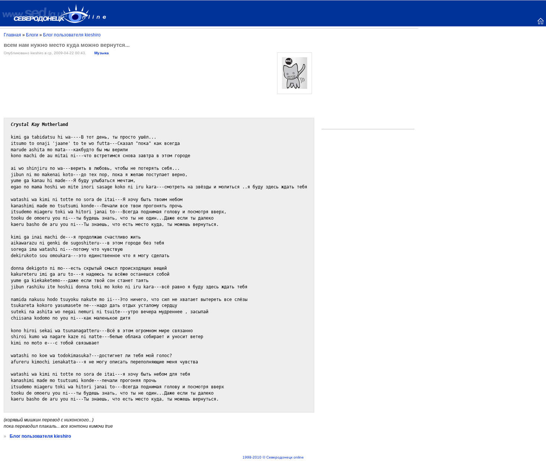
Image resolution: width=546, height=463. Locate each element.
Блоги (32, 35)
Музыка (101, 53)
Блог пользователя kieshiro (72, 35)
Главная (12, 35)
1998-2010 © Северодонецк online (273, 457)
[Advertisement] (368, 80)
